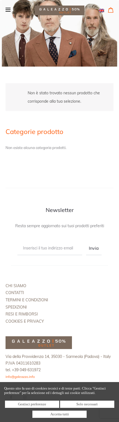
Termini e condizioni (27, 299)
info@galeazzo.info (20, 377)
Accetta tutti (59, 414)
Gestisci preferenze (32, 404)
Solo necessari (87, 404)
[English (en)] (101, 9)
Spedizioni (16, 307)
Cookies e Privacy (25, 321)
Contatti (15, 292)
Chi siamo (16, 285)
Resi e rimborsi (22, 314)
